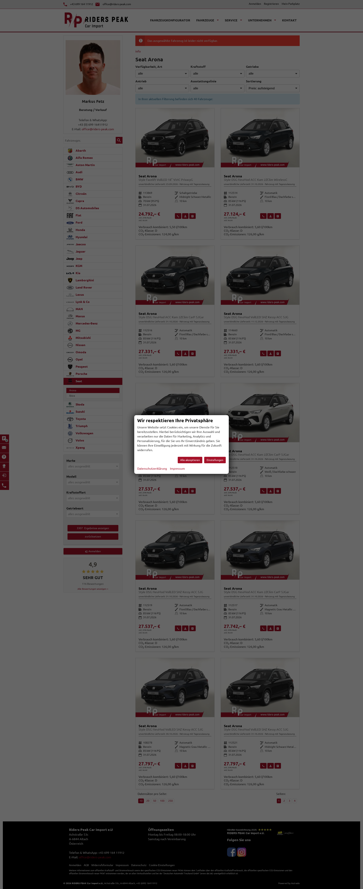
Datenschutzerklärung (152, 468)
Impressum (177, 468)
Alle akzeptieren (190, 460)
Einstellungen (215, 460)
